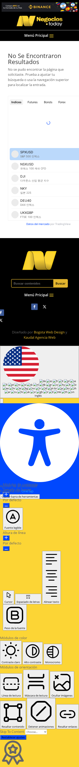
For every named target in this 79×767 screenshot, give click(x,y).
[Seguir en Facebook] (34, 307)
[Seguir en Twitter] (44, 307)
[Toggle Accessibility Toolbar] (1, 348)
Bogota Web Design (49, 332)
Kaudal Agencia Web (40, 337)
